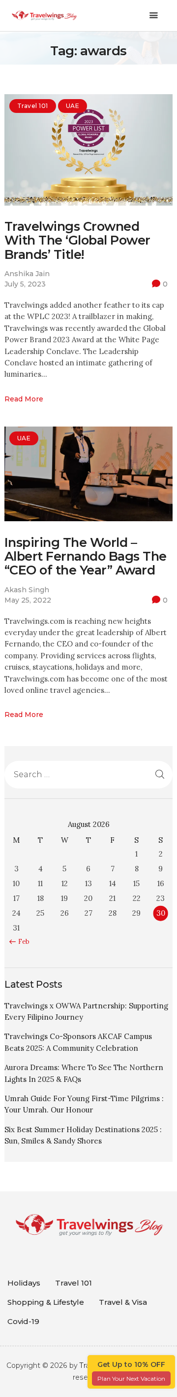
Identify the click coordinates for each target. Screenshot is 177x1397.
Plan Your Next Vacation (131, 1378)
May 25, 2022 (27, 600)
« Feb (21, 941)
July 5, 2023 (25, 284)
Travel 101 (32, 105)
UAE (72, 105)
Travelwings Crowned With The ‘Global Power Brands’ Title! (77, 240)
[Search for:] (88, 774)
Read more (23, 398)
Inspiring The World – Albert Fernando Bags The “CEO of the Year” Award (85, 556)
